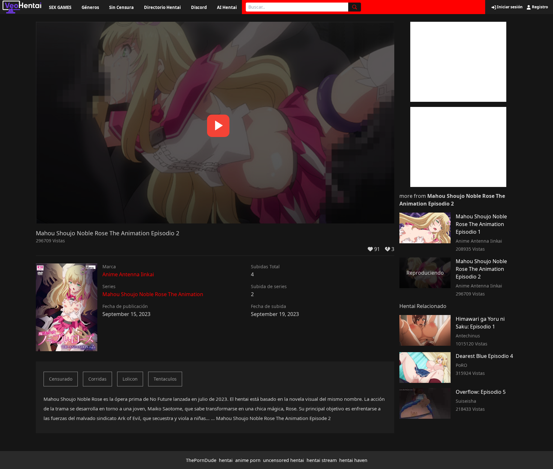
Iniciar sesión (509, 7)
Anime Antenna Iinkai (128, 274)
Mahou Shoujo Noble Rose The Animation (152, 294)
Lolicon (130, 379)
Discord (199, 7)
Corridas (97, 379)
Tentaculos (165, 379)
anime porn (247, 460)
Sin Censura (121, 7)
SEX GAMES (60, 7)
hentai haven (353, 460)
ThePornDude (201, 460)
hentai (226, 460)
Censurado (60, 379)
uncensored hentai (283, 460)
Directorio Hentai (162, 7)
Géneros (90, 7)
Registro (539, 7)
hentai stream (322, 460)
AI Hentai (227, 7)
